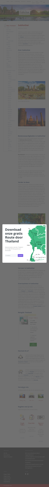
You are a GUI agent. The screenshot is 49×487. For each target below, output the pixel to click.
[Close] (45, 226)
